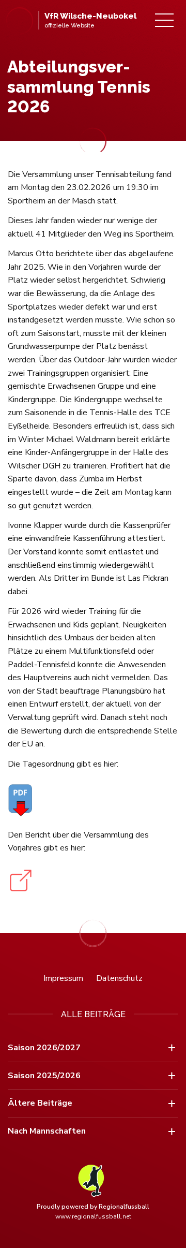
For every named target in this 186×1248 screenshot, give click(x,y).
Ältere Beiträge (40, 1103)
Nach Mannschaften (47, 1131)
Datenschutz (119, 978)
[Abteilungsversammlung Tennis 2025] (93, 880)
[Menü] (164, 20)
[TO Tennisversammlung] (93, 799)
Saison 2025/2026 (44, 1075)
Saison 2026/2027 (44, 1047)
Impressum (63, 978)
